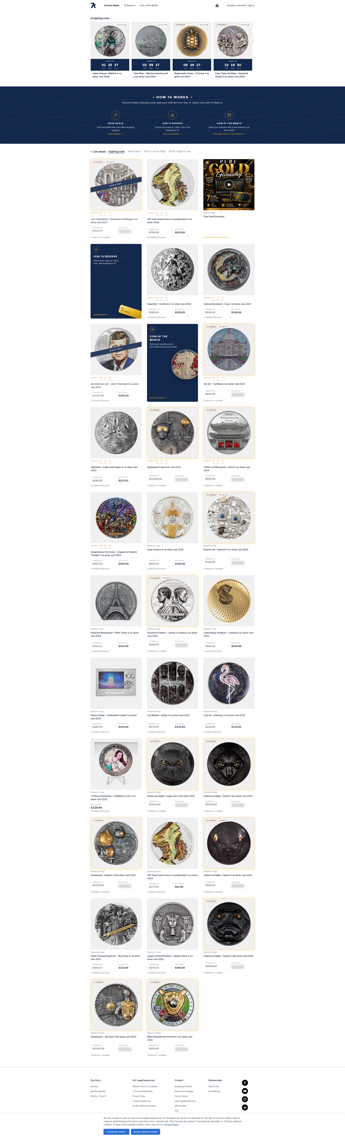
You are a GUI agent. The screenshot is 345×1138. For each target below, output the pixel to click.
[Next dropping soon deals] (252, 40)
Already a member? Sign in (240, 5)
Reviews (94, 1086)
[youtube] (245, 1091)
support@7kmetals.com (185, 1101)
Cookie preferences (142, 1101)
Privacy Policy (171, 1124)
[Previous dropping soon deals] (92, 40)
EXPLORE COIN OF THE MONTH (228, 134)
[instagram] (245, 1099)
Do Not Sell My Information (144, 1106)
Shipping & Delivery (183, 1086)
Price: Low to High (155, 151)
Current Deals (111, 5)
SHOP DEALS (114, 134)
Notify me (122, 25)
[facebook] (245, 1083)
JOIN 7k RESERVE (171, 134)
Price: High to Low (180, 151)
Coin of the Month (149, 5)
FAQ (176, 1111)
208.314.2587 (181, 1106)
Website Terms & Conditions (145, 1086)
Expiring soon (116, 151)
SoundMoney (214, 1091)
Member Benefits (98, 1091)
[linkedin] (245, 1107)
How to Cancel (181, 1096)
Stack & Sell (213, 1086)
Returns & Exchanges (184, 1091)
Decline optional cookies (145, 1132)
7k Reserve (129, 5)
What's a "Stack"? (99, 1096)
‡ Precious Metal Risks (143, 1091)
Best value (134, 151)
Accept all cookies (116, 1132)
